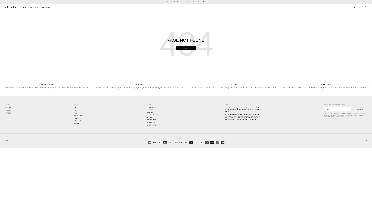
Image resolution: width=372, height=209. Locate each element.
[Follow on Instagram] (361, 140)
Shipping (8, 110)
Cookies (150, 112)
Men (31, 7)
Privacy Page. (340, 116)
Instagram (78, 121)
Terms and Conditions (151, 108)
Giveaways (151, 122)
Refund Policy (152, 114)
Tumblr (76, 123)
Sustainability (46, 7)
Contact (8, 108)
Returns (8, 113)
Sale (75, 108)
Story (37, 7)
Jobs (75, 110)
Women (25, 7)
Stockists (77, 118)
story (76, 113)
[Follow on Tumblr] (366, 140)
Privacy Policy (152, 120)
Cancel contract (153, 125)
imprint (150, 117)
